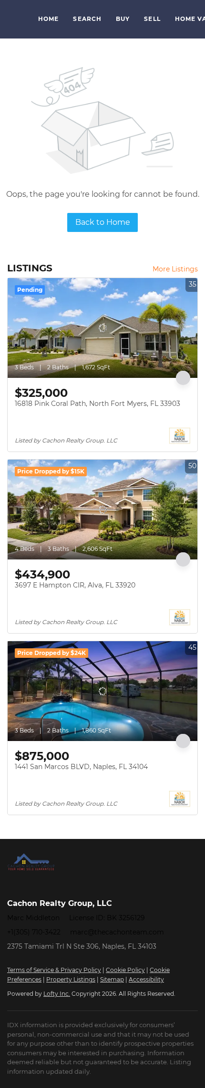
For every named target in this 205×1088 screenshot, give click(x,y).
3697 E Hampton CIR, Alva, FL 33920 (75, 585)
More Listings (175, 269)
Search (87, 18)
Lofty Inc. (56, 993)
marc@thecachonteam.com (117, 932)
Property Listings (70, 979)
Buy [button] (123, 18)
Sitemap (112, 979)
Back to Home (102, 222)
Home (48, 18)
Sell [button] (152, 18)
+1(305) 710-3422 (34, 932)
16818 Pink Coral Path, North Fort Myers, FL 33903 (97, 403)
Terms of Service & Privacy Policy (54, 969)
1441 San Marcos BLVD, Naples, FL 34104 (81, 766)
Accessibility (146, 979)
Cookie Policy (125, 969)
